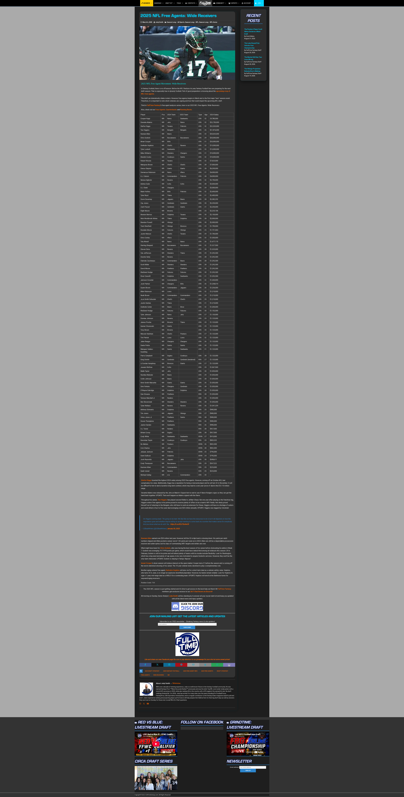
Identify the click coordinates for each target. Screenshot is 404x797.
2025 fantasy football (171, 671)
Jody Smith (159, 22)
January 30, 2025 (173, 529)
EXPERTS (234, 3)
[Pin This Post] (181, 665)
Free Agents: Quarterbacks (166, 110)
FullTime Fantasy (224, 589)
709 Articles (176, 683)
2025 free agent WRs (190, 671)
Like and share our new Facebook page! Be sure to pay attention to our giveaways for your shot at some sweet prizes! (187, 659)
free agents (145, 675)
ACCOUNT (247, 3)
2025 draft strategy (152, 671)
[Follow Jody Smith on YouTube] (147, 704)
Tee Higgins (162, 500)
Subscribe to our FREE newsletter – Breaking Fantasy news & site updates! (187, 621)
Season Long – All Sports (175, 22)
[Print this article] (205, 665)
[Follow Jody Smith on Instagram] (140, 704)
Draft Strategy (222, 671)
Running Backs (186, 110)
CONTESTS (191, 3)
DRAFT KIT (168, 3)
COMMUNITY (220, 3)
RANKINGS (157, 3)
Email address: (234, 767)
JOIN (259, 3)
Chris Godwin (165, 548)
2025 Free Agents (207, 671)
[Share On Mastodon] (229, 665)
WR (169, 675)
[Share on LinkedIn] (169, 665)
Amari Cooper (146, 563)
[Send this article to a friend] (193, 665)
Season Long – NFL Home (208, 22)
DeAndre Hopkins (173, 570)
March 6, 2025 (147, 22)
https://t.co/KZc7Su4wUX (179, 524)
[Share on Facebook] (145, 665)
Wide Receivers (158, 675)
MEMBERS (146, 3)
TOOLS (179, 3)
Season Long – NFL (192, 22)
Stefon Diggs (146, 480)
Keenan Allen (146, 538)
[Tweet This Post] (157, 665)
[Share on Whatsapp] (217, 665)
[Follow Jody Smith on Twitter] (143, 704)
